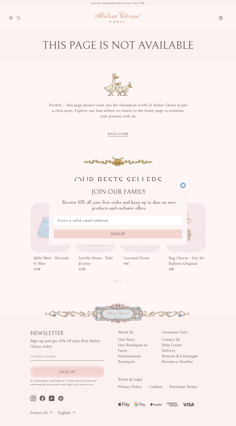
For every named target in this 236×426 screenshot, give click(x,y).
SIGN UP (118, 234)
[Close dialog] (183, 185)
